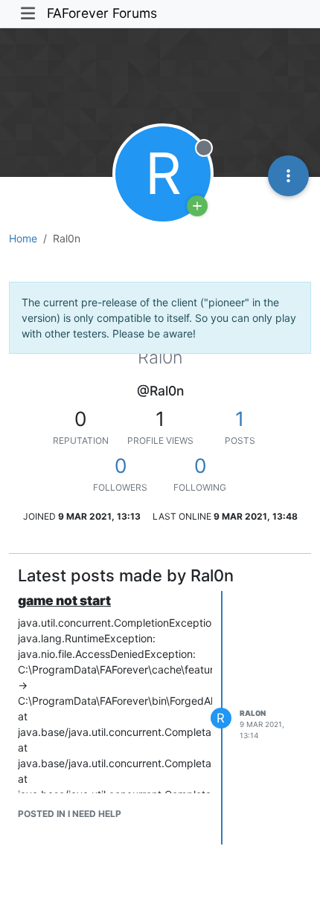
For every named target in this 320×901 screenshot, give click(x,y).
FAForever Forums (102, 13)
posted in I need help (69, 813)
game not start (64, 600)
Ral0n (253, 712)
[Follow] (197, 206)
